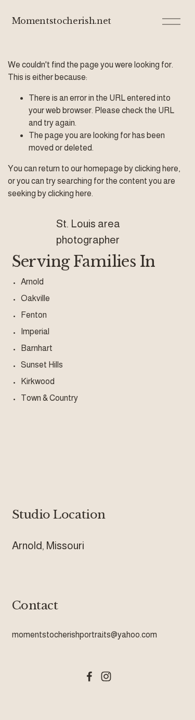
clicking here (156, 168)
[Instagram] (106, 676)
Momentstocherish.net (62, 21)
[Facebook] (89, 676)
